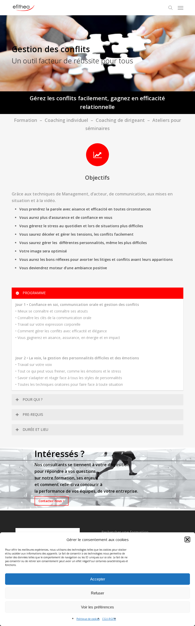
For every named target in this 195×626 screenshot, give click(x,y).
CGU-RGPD (109, 619)
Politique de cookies (88, 619)
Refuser (97, 593)
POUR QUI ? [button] (32, 399)
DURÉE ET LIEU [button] (35, 429)
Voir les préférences (97, 607)
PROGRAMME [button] (34, 292)
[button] (187, 539)
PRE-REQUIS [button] (33, 414)
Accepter (97, 579)
